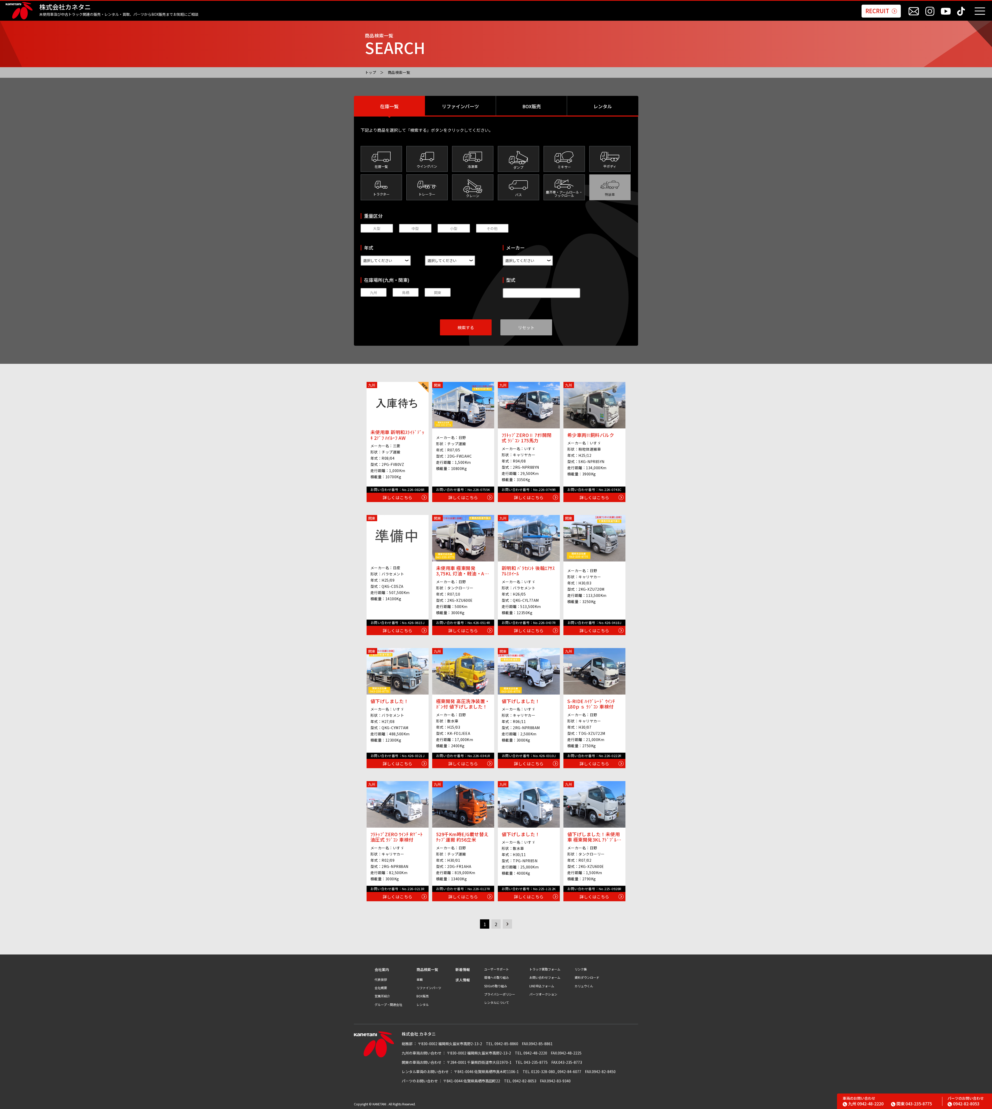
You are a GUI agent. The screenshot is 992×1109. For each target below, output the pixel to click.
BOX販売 (531, 106)
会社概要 (381, 988)
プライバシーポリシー (499, 994)
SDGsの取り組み (495, 986)
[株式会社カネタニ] (19, 10)
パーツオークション (543, 994)
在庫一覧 (389, 106)
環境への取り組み (496, 977)
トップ (370, 72)
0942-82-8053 (966, 1103)
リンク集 (581, 969)
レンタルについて (496, 1002)
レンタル (602, 106)
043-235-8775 (914, 1103)
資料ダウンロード (587, 977)
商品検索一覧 (399, 72)
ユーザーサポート (496, 969)
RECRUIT (877, 10)
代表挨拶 (381, 979)
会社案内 (382, 969)
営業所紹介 (382, 996)
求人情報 (462, 980)
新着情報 (462, 969)
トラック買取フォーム (544, 969)
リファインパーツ (460, 106)
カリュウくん (584, 986)
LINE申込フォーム (541, 986)
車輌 (419, 979)
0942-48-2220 (866, 1103)
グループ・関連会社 (388, 1004)
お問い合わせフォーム (544, 977)
